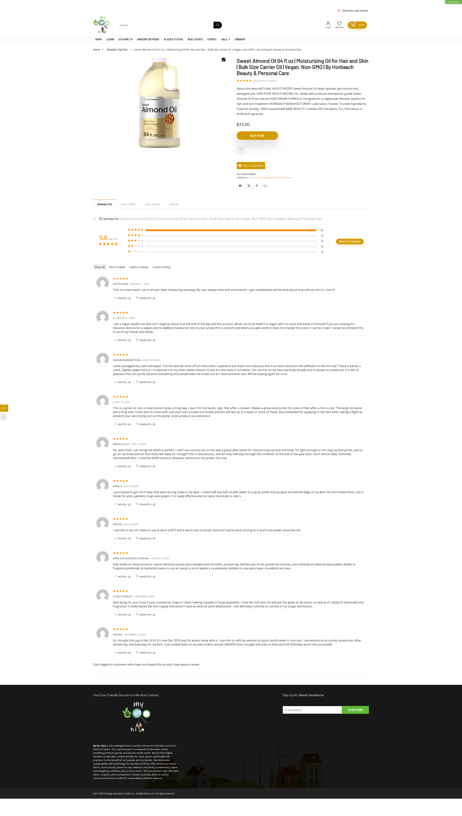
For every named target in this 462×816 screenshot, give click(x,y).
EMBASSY (240, 39)
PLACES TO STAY (173, 39)
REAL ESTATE (195, 39)
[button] (223, 59)
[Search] (217, 25)
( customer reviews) (265, 80)
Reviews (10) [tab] (104, 204)
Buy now (257, 136)
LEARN (110, 39)
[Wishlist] (339, 24)
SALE (224, 39)
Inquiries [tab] (174, 204)
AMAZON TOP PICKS (148, 39)
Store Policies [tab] (152, 204)
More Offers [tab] (128, 204)
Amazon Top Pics (117, 49)
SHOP (98, 39)
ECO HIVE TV (125, 39)
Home (96, 49)
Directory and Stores (355, 10)
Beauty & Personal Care (280, 177)
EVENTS (212, 39)
